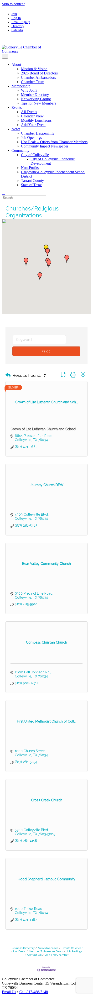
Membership (20, 86)
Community (20, 150)
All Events (29, 112)
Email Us (9, 992)
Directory (17, 26)
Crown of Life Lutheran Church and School (43, 429)
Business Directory (22, 948)
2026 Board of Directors (39, 73)
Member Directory (35, 95)
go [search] (48, 351)
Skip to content (13, 4)
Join (14, 14)
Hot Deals (19, 951)
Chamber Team (32, 82)
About (16, 65)
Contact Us (34, 954)
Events (16, 107)
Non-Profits (30, 168)
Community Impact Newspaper (44, 146)
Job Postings (74, 951)
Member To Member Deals (46, 951)
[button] (49, 264)
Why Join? (29, 90)
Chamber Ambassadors (38, 77)
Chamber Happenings (37, 133)
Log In (16, 18)
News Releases (48, 948)
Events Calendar (72, 948)
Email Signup (20, 22)
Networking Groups (36, 99)
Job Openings (31, 138)
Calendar (17, 30)
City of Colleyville (35, 155)
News (15, 129)
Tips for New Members (38, 103)
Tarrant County (32, 180)
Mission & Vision (34, 69)
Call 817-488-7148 (33, 992)
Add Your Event (33, 125)
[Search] (3, 193)
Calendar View (32, 116)
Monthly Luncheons (36, 120)
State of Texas (31, 185)
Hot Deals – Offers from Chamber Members (54, 142)
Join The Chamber (56, 954)
